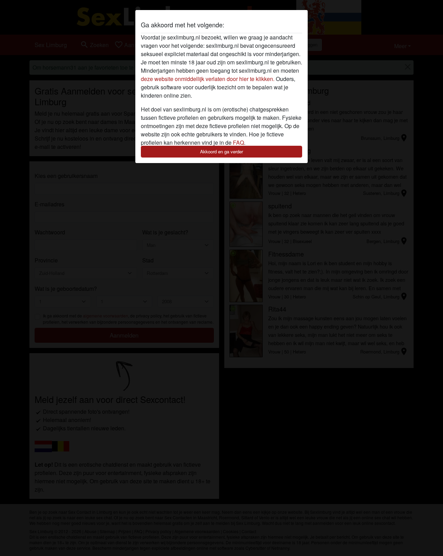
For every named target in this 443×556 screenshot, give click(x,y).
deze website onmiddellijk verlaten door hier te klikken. (207, 79)
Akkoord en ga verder (221, 151)
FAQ (238, 142)
